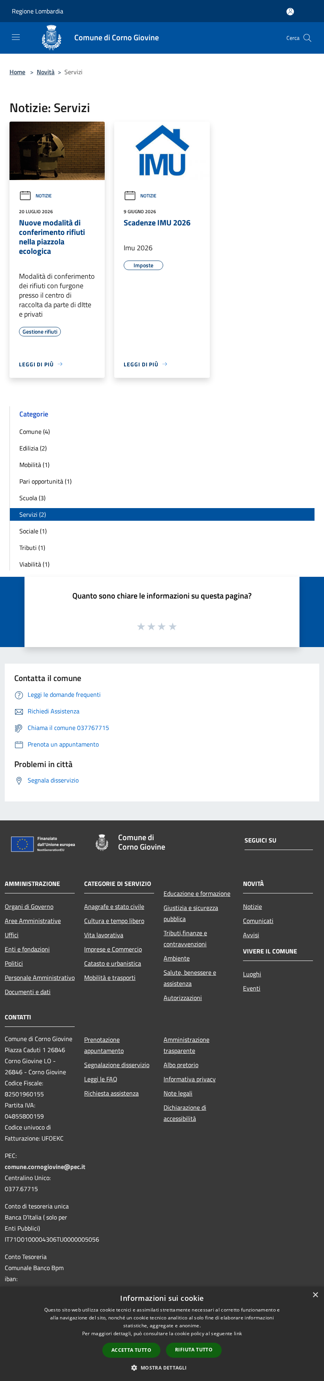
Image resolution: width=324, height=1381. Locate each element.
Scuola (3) (32, 498)
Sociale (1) (33, 531)
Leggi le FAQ (100, 1079)
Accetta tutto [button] (131, 1350)
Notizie (44, 195)
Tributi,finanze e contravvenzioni (185, 938)
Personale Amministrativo (40, 977)
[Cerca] (307, 38)
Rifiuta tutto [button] (194, 1349)
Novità (46, 72)
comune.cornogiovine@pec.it (45, 1166)
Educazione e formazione (197, 893)
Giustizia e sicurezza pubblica (191, 913)
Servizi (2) (32, 514)
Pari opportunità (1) (45, 481)
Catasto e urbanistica (112, 963)
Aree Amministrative (33, 920)
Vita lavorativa (103, 935)
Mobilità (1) (34, 464)
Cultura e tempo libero (114, 920)
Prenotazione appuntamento (104, 1045)
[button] (161, 1368)
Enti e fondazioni (27, 949)
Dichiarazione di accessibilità (185, 1113)
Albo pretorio (181, 1065)
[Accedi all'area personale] (290, 12)
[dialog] (162, 1334)
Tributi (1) (32, 547)
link (238, 1333)
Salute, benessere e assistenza (190, 978)
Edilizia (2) (33, 448)
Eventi (251, 988)
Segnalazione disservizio (116, 1065)
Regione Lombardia (37, 11)
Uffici (12, 935)
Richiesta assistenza (111, 1093)
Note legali (178, 1093)
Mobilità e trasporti (110, 977)
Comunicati (258, 920)
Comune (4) (34, 431)
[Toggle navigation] (16, 37)
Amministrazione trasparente (186, 1045)
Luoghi (252, 974)
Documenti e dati (28, 991)
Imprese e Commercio (113, 949)
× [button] (315, 1295)
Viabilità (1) (34, 564)
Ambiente (177, 958)
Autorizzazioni (183, 997)
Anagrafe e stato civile (114, 906)
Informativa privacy (190, 1079)
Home (17, 72)
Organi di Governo (29, 906)
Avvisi (251, 935)
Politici (14, 963)
